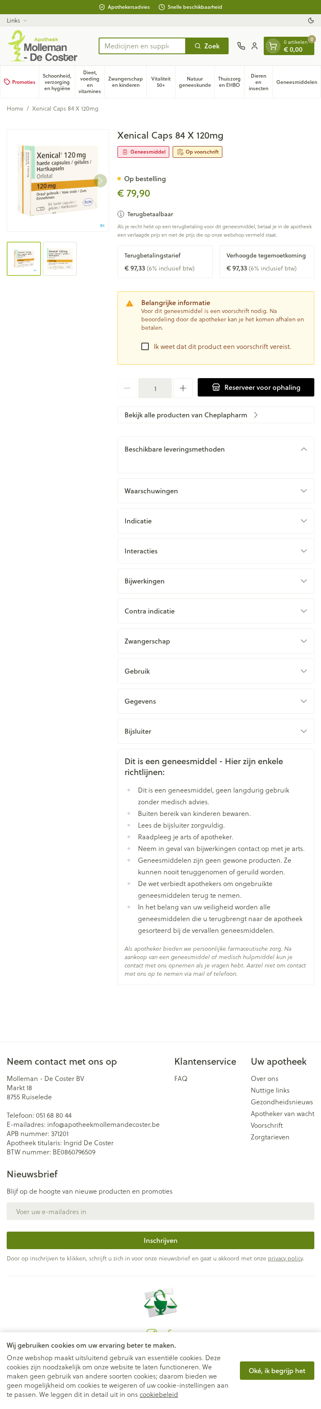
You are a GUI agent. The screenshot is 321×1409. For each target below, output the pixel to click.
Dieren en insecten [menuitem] (261, 82)
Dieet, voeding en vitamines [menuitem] (91, 82)
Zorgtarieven (270, 1136)
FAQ (181, 1078)
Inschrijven (161, 1240)
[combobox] (142, 46)
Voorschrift (267, 1125)
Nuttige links (270, 1090)
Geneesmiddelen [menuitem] (298, 83)
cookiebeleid (159, 1394)
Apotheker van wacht (282, 1113)
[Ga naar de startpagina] (48, 45)
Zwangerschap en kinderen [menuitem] (127, 81)
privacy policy (285, 1258)
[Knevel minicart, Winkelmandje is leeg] (272, 45)
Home (15, 108)
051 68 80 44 (53, 1115)
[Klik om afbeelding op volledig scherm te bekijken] (58, 180)
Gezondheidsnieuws (282, 1101)
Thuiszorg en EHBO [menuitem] (231, 81)
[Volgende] (100, 180)
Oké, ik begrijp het (277, 1370)
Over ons (264, 1078)
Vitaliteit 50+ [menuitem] (163, 81)
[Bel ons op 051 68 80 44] (241, 46)
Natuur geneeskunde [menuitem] (196, 81)
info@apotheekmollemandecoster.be (103, 1124)
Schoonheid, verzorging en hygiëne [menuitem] (59, 82)
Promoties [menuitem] (24, 82)
